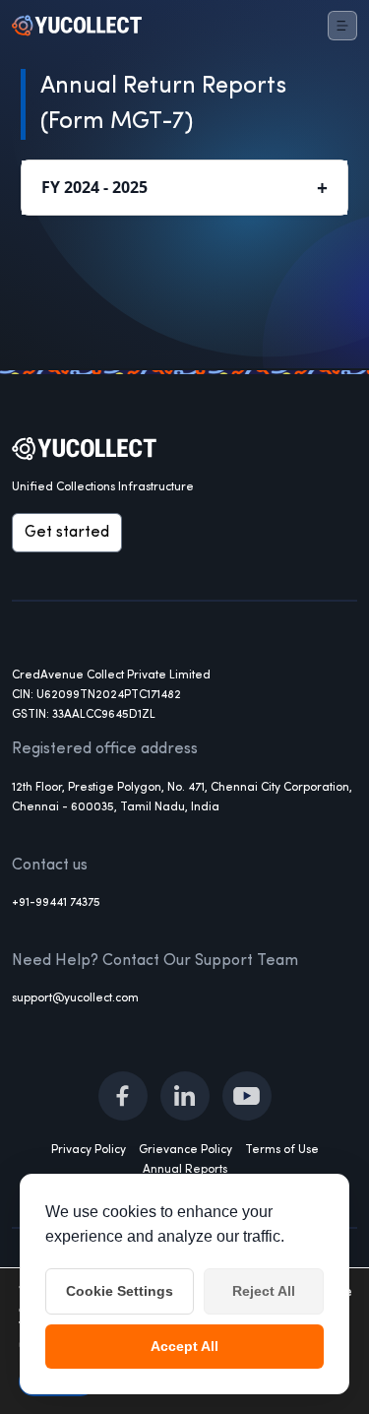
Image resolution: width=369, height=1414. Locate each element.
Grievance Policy (185, 1150)
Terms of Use (282, 1150)
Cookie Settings (119, 1291)
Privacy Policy (88, 1150)
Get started (67, 533)
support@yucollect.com (75, 998)
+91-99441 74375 (56, 903)
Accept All (184, 1346)
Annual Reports (185, 1170)
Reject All (263, 1291)
